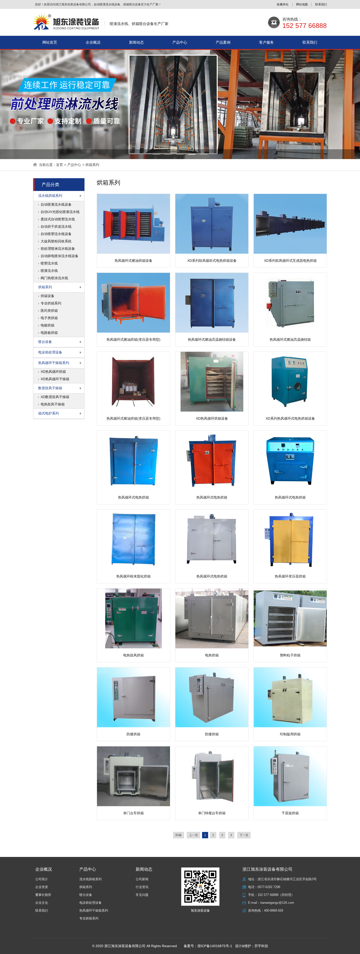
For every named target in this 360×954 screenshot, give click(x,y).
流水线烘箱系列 (50, 196)
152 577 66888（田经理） (276, 895)
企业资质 (41, 887)
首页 (59, 165)
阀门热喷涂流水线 (54, 278)
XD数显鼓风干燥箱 (55, 397)
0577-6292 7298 (269, 887)
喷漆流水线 (49, 271)
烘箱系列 (92, 165)
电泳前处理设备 (50, 352)
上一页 (193, 835)
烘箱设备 (47, 296)
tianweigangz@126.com (277, 902)
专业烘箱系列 (51, 303)
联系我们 (309, 42)
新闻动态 (136, 42)
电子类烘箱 (49, 318)
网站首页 (49, 42)
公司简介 (41, 879)
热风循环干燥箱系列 (53, 363)
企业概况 (93, 42)
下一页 (244, 835)
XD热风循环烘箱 (53, 372)
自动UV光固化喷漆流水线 (60, 212)
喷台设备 (45, 342)
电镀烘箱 (47, 325)
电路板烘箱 (49, 333)
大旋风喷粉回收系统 (56, 241)
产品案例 (223, 42)
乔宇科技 (261, 946)
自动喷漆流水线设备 (56, 204)
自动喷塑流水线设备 (56, 234)
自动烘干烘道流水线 (56, 226)
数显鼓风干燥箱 (50, 388)
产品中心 (179, 42)
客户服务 (266, 42)
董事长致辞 (43, 895)
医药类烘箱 (49, 311)
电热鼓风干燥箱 (53, 404)
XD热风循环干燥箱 (55, 379)
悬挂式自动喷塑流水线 (58, 219)
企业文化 (41, 902)
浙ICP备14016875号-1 (214, 946)
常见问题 (142, 895)
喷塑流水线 (49, 263)
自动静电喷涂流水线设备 (59, 256)
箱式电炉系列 (48, 413)
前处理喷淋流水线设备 (58, 249)
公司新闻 (142, 879)
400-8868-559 (273, 910)
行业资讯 (142, 887)
